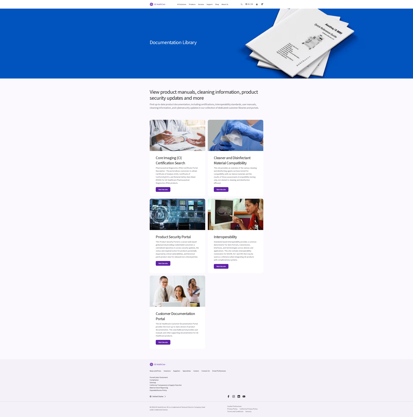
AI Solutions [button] (181, 4)
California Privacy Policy (248, 409)
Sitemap (153, 382)
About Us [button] (225, 4)
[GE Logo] (157, 5)
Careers (196, 371)
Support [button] (210, 4)
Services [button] (201, 4)
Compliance (154, 380)
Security (248, 411)
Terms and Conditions (235, 411)
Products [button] (192, 4)
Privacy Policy (232, 409)
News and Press (155, 371)
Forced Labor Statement (159, 377)
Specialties (187, 371)
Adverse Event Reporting (159, 388)
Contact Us (206, 371)
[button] (241, 4)
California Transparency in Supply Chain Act (166, 385)
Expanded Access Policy (158, 390)
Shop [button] (217, 4)
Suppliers (176, 371)
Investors (167, 371)
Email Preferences (219, 371)
